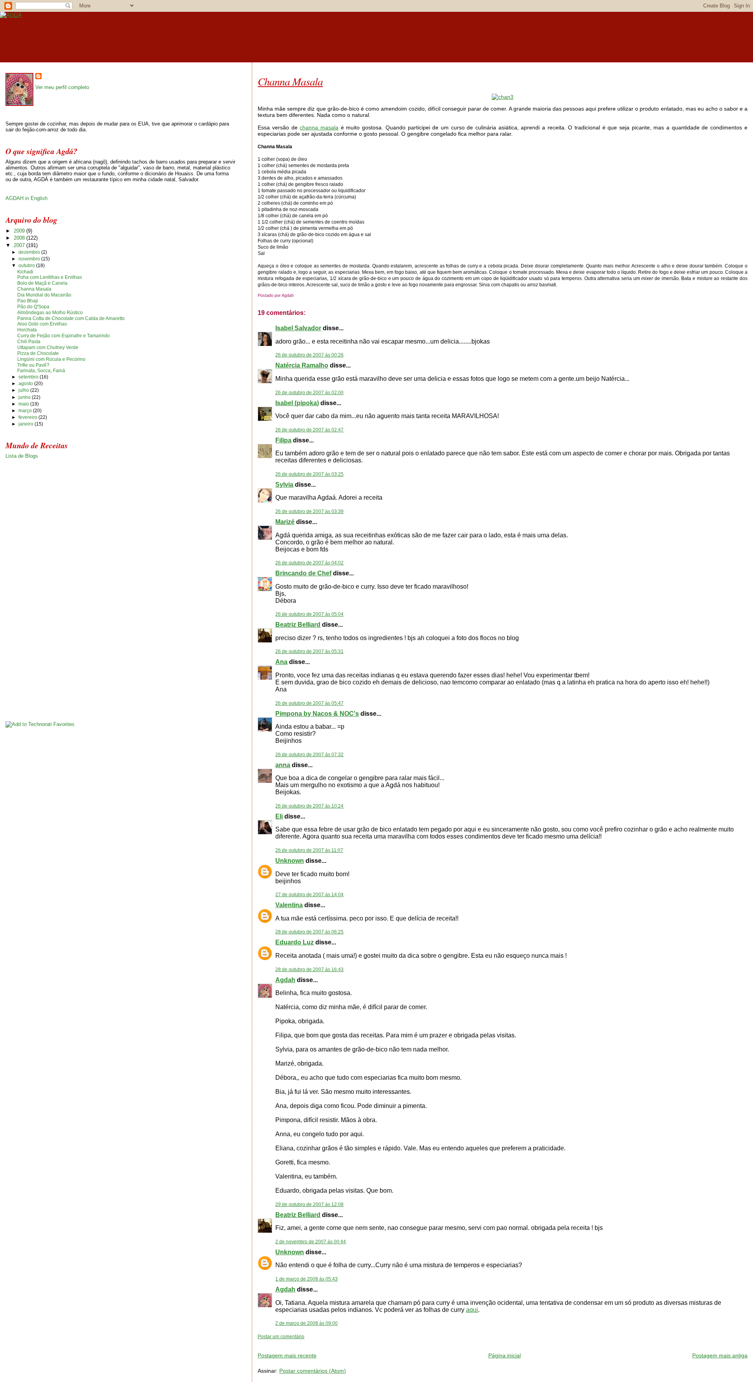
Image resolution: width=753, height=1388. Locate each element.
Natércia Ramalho (301, 365)
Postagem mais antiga (720, 1355)
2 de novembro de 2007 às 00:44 (310, 1241)
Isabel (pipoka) (297, 403)
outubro (27, 265)
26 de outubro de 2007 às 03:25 (309, 474)
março (25, 410)
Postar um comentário (281, 1336)
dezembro (29, 252)
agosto (26, 383)
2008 (20, 238)
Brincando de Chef (303, 573)
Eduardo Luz (294, 942)
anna (282, 765)
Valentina (289, 905)
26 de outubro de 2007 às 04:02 (309, 563)
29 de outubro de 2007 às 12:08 (309, 1204)
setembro (29, 377)
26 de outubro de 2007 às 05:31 (309, 651)
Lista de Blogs (21, 456)
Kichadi (25, 271)
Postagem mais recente (287, 1355)
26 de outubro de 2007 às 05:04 (309, 614)
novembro (29, 259)
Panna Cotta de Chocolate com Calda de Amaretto (71, 318)
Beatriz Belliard (297, 624)
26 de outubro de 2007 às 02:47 (309, 430)
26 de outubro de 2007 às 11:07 (309, 850)
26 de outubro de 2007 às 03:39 (309, 511)
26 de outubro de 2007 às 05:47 (309, 703)
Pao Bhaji (27, 300)
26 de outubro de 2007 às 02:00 (309, 392)
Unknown (289, 860)
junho (25, 397)
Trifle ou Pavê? (33, 365)
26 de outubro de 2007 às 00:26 (309, 355)
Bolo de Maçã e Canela (42, 283)
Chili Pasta (28, 341)
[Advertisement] (349, 1343)
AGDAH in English (26, 198)
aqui (472, 1309)
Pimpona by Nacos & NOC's (317, 713)
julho (24, 390)
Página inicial (504, 1355)
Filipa (283, 440)
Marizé (285, 521)
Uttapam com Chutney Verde (47, 347)
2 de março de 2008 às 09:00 (306, 1323)
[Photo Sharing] (502, 97)
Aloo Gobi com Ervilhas (42, 324)
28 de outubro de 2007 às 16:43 (309, 969)
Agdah (285, 980)
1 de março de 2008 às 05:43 (306, 1279)
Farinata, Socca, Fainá (41, 370)
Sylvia (284, 484)
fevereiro (28, 417)
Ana (281, 662)
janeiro (26, 424)
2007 (20, 245)
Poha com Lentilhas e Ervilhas (49, 277)
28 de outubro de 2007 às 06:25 (309, 932)
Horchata (27, 329)
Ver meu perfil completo (62, 87)
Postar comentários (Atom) (312, 1371)
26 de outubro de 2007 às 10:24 (309, 806)
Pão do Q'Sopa (33, 306)
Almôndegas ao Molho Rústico (50, 312)
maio (24, 404)
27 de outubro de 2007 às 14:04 (309, 894)
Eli (279, 816)
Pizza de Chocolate (38, 353)
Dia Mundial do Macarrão (44, 295)
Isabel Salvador (298, 328)
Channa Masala (290, 81)
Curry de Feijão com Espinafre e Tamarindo (63, 335)
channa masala (319, 127)
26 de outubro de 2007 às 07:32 (309, 754)
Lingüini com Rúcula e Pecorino (51, 359)
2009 (20, 231)
